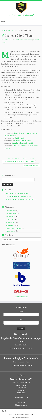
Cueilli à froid (19, 138)
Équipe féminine (11, 213)
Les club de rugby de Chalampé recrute (18, 196)
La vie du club (10, 219)
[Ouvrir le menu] (38, 21)
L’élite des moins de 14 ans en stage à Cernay (18, 161)
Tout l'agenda (21, 375)
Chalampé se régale (31, 165)
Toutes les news (28, 40)
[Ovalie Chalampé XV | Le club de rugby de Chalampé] (21, 7)
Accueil (3, 30)
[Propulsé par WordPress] (32, 414)
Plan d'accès (21, 393)
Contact (21, 390)
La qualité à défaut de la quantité (22, 143)
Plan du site (21, 402)
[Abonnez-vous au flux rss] (2, 22)
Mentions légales (21, 405)
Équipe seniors (10, 216)
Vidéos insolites (10, 231)
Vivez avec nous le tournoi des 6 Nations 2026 (20, 199)
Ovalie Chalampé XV (18, 414)
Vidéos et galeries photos (13, 228)
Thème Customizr (24, 417)
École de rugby (12, 30)
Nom (21, 311)
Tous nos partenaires (21, 296)
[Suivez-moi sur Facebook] (4, 22)
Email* (21, 320)
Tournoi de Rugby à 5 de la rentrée (17, 193)
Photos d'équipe (10, 222)
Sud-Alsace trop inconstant (22, 140)
